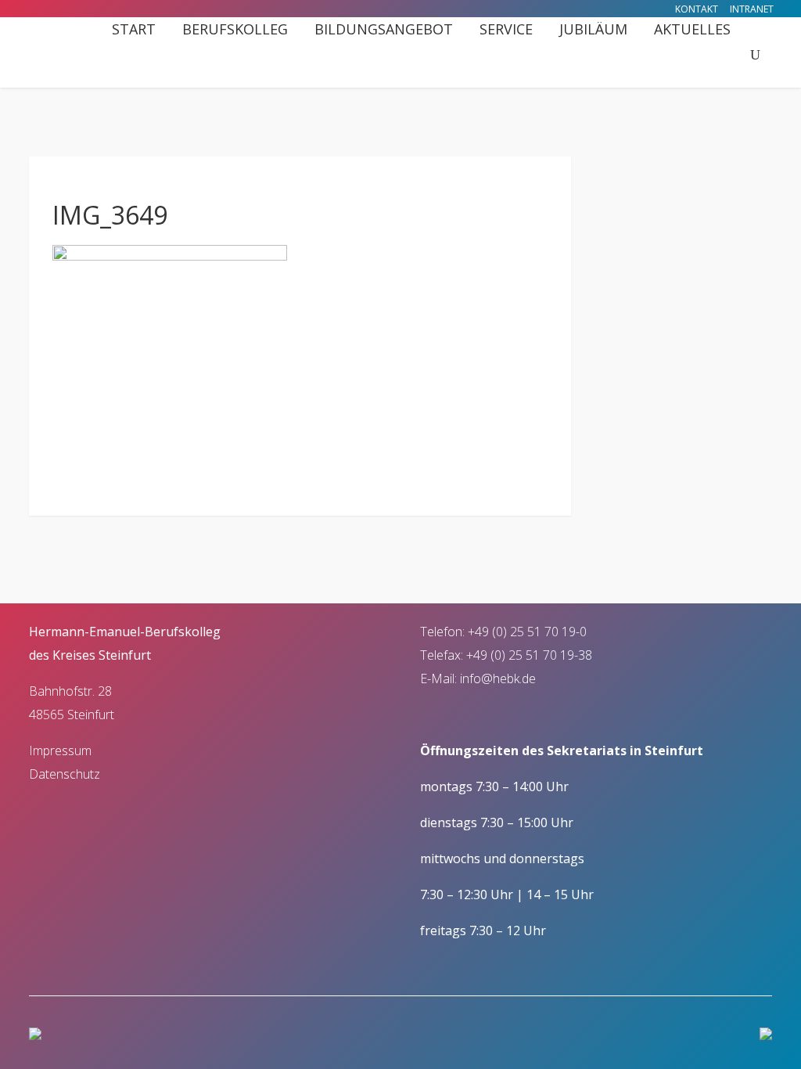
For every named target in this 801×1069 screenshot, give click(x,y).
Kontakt (696, 9)
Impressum (60, 750)
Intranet (752, 9)
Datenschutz (64, 774)
